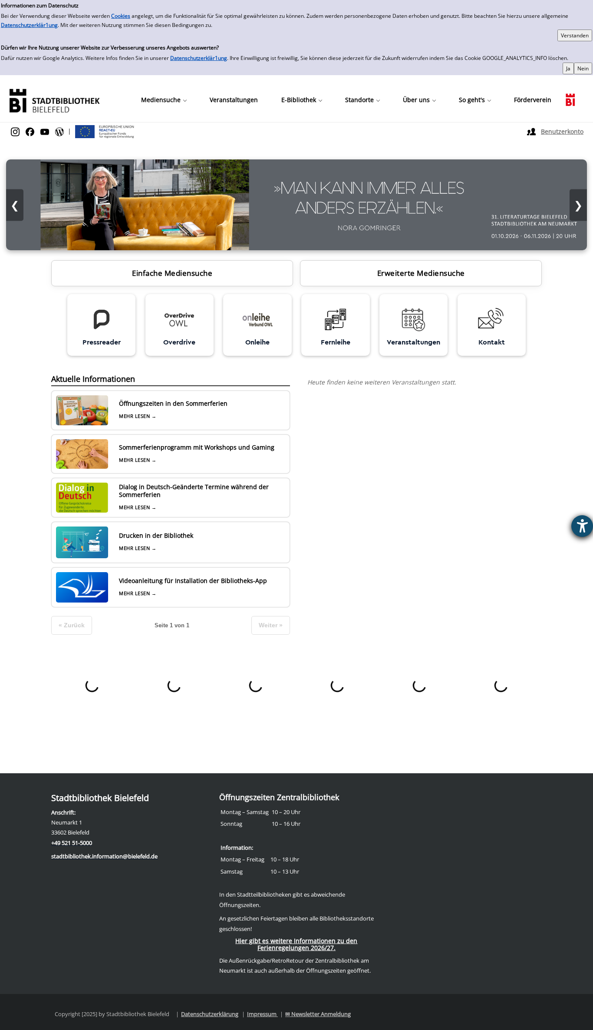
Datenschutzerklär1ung (29, 25)
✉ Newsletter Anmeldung (318, 1014)
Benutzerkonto (562, 131)
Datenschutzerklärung (209, 1014)
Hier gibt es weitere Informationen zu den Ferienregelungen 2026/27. (296, 944)
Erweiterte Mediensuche (421, 273)
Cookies (120, 16)
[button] (164, 100)
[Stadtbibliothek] (54, 100)
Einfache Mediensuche (172, 273)
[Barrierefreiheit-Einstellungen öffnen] (582, 526)
